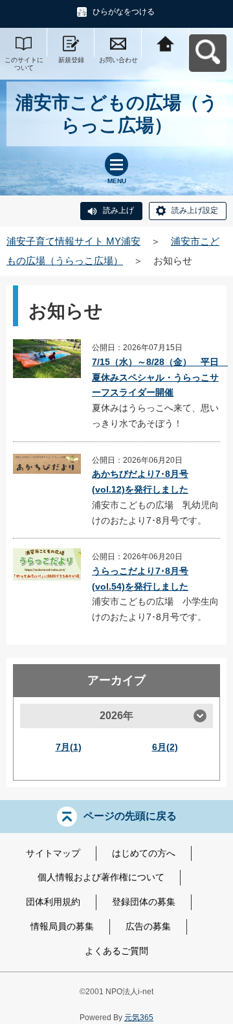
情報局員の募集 (62, 926)
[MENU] (116, 164)
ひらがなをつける (124, 11)
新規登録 (71, 59)
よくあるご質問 (116, 951)
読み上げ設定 (195, 210)
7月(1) (69, 747)
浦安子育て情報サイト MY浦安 (73, 241)
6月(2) (165, 747)
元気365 (138, 1017)
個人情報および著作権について (101, 877)
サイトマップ (53, 853)
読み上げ (118, 210)
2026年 (116, 715)
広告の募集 (148, 926)
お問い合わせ (118, 59)
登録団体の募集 (143, 901)
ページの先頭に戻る (130, 815)
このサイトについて (24, 63)
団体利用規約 (53, 901)
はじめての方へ (143, 853)
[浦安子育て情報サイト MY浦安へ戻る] (165, 42)
